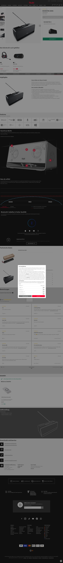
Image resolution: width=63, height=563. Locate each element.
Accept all (38, 296)
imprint (20, 283)
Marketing (20, 289)
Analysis (20, 287)
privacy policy (40, 282)
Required (20, 285)
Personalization (21, 291)
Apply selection (25, 296)
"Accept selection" (21, 280)
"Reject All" (27, 273)
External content (21, 293)
